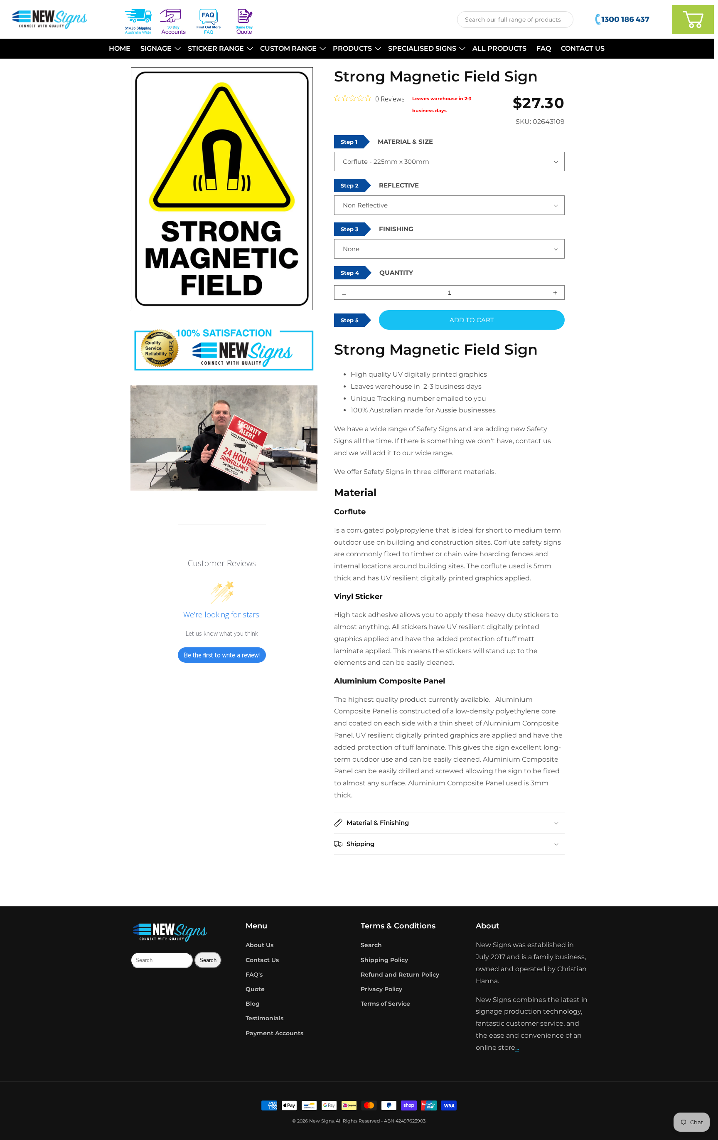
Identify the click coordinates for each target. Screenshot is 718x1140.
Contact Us (262, 960)
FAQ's (254, 974)
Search (371, 945)
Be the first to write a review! (222, 655)
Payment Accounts (274, 1033)
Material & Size (405, 142)
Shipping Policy (384, 960)
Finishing (396, 229)
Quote (255, 989)
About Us (259, 945)
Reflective (399, 185)
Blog (253, 1003)
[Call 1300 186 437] (623, 19)
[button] (159, 48)
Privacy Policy (381, 989)
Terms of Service (385, 1003)
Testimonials (264, 1018)
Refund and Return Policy (400, 974)
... (517, 1047)
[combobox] (515, 19)
